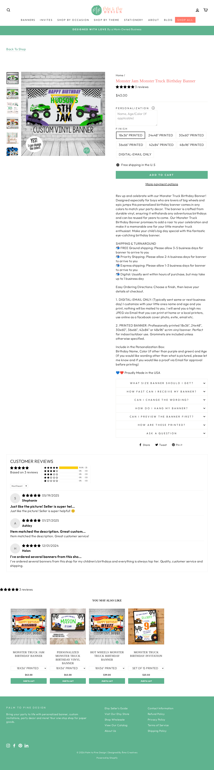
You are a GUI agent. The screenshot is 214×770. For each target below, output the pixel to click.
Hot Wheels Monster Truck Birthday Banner (107, 656)
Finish (122, 128)
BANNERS (28, 19)
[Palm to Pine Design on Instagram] (8, 745)
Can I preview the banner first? (162, 416)
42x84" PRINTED (161, 145)
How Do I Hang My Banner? (161, 408)
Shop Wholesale (115, 719)
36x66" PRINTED (131, 145)
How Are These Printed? (162, 424)
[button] (125, 87)
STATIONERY (134, 19)
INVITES (46, 19)
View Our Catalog (116, 725)
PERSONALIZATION (133, 108)
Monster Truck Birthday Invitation (146, 654)
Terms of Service (158, 725)
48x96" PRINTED (192, 145)
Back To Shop (16, 49)
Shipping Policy (157, 730)
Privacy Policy (156, 719)
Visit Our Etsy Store (117, 714)
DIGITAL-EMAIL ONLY (135, 154)
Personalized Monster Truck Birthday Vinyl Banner (67, 658)
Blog (168, 19)
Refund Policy (156, 714)
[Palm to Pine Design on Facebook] (14, 745)
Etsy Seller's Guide (116, 708)
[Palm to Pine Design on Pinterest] (20, 745)
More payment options (162, 184)
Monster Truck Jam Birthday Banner (28, 654)
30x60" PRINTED (191, 135)
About (153, 19)
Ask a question (161, 433)
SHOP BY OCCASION (73, 19)
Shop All (185, 19)
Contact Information (160, 708)
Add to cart (28, 681)
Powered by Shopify (107, 757)
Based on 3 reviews (24, 472)
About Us (110, 730)
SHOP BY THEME (106, 19)
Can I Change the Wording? (161, 399)
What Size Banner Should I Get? (162, 383)
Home (119, 75)
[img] (31, 495)
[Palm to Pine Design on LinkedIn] (26, 745)
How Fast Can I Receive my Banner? (162, 391)
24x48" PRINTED (160, 135)
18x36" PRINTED (130, 135)
